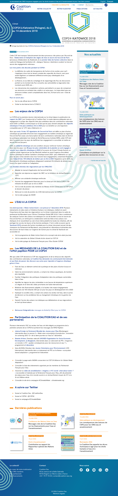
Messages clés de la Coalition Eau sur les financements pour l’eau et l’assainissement (92, 86)
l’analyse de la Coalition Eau (36, 119)
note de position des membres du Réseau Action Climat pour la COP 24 (45, 187)
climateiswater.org (57, 380)
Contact (81, 5)
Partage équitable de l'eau (19, 46)
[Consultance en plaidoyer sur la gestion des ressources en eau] (92, 145)
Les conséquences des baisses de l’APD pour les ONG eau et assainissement (92, 121)
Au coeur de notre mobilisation (21, 469)
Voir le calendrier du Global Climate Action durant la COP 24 (36, 238)
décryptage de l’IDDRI (27, 195)
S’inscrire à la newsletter (60, 5)
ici (40, 128)
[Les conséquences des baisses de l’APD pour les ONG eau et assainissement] (92, 110)
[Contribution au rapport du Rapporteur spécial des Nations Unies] (16, 450)
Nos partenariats (16, 474)
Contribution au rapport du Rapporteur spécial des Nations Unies (41, 446)
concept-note (52, 235)
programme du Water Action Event (31, 235)
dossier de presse (23, 189)
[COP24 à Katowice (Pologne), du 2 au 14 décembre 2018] (79, 43)
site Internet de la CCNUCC (31, 104)
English (103, 1)
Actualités (83, 71)
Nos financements (16, 476)
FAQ (74, 5)
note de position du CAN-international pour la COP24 (43, 192)
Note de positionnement (94, 71)
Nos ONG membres (16, 472)
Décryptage (39, 436)
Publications (84, 73)
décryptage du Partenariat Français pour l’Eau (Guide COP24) (41, 241)
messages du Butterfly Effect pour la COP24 (50, 310)
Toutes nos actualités (98, 160)
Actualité (13, 51)
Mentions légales (59, 494)
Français (110, 1)
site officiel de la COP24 (28, 101)
